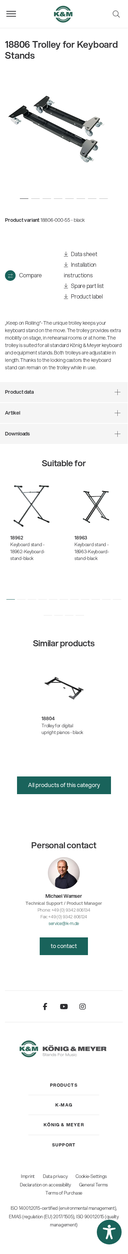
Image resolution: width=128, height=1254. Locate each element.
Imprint (28, 1176)
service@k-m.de (64, 923)
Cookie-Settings (91, 1176)
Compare (30, 275)
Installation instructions (80, 269)
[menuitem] (63, 1085)
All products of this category (64, 785)
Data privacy (55, 1176)
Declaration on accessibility (45, 1184)
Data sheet (84, 254)
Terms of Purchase (63, 1193)
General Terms (93, 1184)
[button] (10, 599)
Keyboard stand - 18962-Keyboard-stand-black (27, 551)
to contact (64, 946)
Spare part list (87, 286)
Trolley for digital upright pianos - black (62, 729)
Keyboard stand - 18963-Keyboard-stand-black (91, 551)
